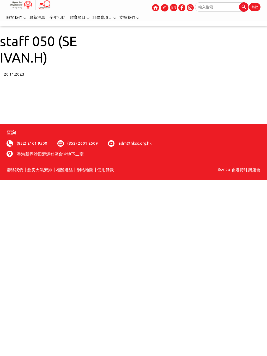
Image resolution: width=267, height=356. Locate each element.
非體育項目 (102, 17)
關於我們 (14, 17)
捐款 (255, 7)
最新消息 (37, 17)
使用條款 (105, 169)
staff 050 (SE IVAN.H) (38, 49)
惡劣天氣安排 (39, 169)
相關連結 (64, 169)
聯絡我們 (15, 169)
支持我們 (127, 17)
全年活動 (57, 17)
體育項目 (78, 17)
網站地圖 (85, 169)
